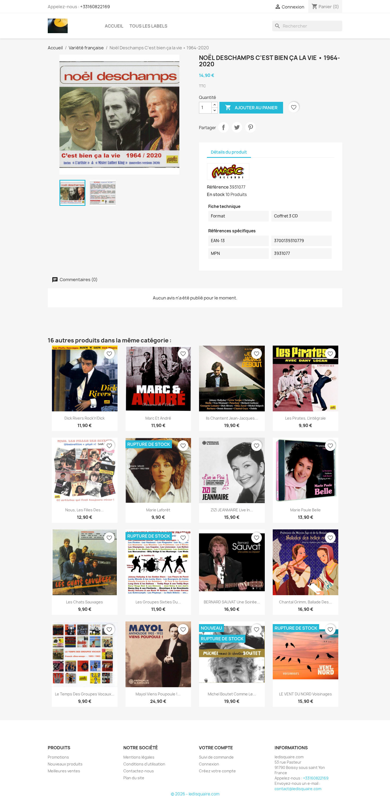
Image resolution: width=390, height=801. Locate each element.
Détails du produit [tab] (229, 152)
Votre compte (216, 748)
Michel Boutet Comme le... (232, 693)
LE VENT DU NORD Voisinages (305, 693)
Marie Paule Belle (305, 509)
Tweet (237, 127)
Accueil (114, 26)
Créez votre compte (217, 770)
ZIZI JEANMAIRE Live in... (232, 509)
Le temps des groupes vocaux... (84, 693)
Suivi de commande (216, 757)
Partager (223, 127)
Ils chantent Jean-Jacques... (232, 418)
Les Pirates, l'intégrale (305, 418)
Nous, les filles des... (84, 509)
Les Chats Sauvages (84, 601)
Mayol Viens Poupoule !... (158, 693)
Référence (218, 187)
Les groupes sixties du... (158, 601)
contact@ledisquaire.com (298, 788)
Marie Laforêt (158, 509)
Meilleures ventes (64, 770)
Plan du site (133, 777)
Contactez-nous (138, 770)
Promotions (58, 757)
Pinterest (250, 127)
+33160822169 (95, 7)
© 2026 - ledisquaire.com (195, 794)
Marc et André (158, 418)
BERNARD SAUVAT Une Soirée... (232, 601)
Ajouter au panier (251, 107)
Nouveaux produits (65, 764)
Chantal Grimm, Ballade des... (305, 601)
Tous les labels (148, 26)
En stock (216, 194)
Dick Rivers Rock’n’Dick (84, 418)
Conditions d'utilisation (144, 764)
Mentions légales (138, 757)
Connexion (209, 764)
